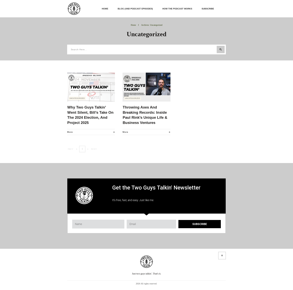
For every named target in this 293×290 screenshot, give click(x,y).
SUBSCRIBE (199, 224)
